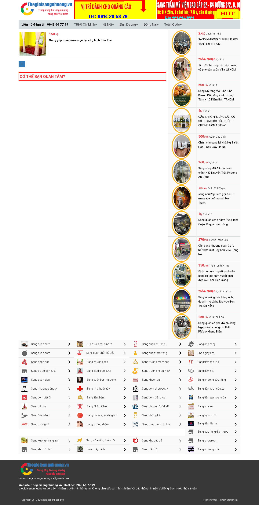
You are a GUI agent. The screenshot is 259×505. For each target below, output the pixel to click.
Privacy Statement (228, 500)
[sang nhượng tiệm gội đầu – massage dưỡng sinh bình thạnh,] (182, 197)
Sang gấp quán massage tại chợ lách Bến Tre (80, 40)
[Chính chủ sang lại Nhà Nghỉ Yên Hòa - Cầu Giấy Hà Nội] (182, 146)
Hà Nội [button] (107, 24)
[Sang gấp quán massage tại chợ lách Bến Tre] (32, 43)
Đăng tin (193, 24)
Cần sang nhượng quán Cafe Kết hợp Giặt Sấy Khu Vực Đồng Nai (218, 250)
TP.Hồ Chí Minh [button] (84, 24)
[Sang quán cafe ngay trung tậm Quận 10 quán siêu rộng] (182, 223)
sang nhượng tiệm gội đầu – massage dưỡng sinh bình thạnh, (216, 198)
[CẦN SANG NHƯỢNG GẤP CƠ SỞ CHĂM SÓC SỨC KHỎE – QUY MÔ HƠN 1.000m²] (182, 120)
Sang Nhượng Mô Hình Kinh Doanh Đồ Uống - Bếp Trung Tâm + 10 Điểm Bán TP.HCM (216, 95)
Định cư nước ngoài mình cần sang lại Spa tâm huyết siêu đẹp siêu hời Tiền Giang (216, 276)
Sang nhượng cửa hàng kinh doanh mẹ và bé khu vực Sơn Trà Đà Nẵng (216, 301)
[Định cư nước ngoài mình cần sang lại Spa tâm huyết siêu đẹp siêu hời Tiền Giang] (182, 275)
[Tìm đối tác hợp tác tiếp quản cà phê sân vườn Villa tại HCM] (182, 68)
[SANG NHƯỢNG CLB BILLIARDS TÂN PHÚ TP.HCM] (182, 43)
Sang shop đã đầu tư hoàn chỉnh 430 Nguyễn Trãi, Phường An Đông (217, 173)
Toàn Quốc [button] (172, 24)
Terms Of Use (210, 500)
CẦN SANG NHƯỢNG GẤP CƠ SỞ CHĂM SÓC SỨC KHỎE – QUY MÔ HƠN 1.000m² (216, 121)
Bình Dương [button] (127, 24)
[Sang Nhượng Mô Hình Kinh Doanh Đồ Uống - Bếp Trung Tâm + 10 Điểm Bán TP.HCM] (182, 94)
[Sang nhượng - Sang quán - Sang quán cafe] (46, 8)
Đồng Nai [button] (150, 24)
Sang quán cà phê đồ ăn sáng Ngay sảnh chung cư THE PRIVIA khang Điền (216, 327)
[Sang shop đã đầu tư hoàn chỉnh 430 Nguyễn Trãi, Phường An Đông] (182, 171)
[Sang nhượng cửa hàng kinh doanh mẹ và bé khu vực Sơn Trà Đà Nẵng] (182, 300)
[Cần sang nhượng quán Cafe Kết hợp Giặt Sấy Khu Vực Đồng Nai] (182, 249)
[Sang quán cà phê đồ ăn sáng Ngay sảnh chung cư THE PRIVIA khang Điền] (182, 326)
